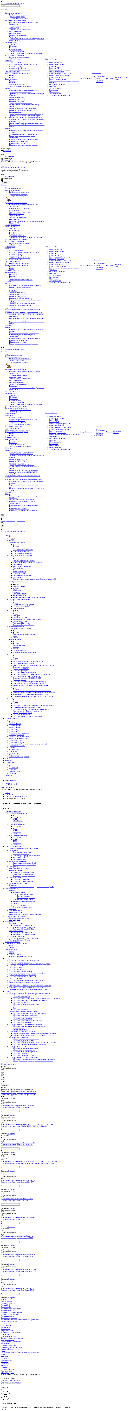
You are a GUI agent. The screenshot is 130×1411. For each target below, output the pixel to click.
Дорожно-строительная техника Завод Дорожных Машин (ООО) (31, 887)
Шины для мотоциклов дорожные (25, 1052)
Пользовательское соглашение (11, 1380)
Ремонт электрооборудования (59, 70)
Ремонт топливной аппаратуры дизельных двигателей (20, 1320)
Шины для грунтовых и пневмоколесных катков (30, 1000)
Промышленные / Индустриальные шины (23, 139)
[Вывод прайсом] (5, 1096)
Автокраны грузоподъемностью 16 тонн (23, 64)
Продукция (5, 1334)
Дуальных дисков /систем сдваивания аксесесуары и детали (29, 964)
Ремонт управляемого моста (59, 75)
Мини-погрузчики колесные (23, 874)
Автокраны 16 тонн (16, 62)
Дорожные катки (15, 33)
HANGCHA (17, 823)
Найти (3, 1388)
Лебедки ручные (15, 59)
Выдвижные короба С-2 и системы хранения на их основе (29, 989)
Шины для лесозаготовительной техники (27, 1020)
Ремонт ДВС (53, 66)
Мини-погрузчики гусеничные (24, 876)
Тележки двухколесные (25, 894)
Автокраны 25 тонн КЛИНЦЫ (23, 932)
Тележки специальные (25, 899)
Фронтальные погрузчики (18, 26)
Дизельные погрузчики (17, 17)
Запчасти (88, 78)
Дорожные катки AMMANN (23, 881)
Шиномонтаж (54, 92)
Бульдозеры (13, 37)
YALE (15, 819)
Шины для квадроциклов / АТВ (24, 1055)
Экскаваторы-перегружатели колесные (26, 856)
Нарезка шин (53, 90)
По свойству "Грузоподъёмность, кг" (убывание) (18, 1094)
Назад (13, 539)
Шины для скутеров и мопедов (24, 1050)
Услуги (3, 1299)
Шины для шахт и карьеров (18, 141)
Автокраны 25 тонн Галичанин (24, 934)
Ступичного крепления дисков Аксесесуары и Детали (28, 973)
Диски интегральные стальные (20, 92)
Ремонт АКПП (54, 68)
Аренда (82, 78)
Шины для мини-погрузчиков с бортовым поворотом (31, 995)
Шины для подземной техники (23, 1041)
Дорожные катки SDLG (21, 879)
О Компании (96, 73)
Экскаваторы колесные (21, 854)
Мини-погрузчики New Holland (24, 872)
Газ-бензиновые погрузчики (19, 15)
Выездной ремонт (55, 62)
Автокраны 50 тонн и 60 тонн (19, 70)
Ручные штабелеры (19, 905)
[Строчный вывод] (3, 1096)
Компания (4, 1356)
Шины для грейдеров (20, 1002)
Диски (7, 88)
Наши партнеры (99, 79)
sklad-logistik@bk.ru (7, 787)
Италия (11, 77)
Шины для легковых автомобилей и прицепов (29, 1026)
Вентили (12, 81)
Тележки (12, 44)
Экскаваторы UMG (19, 859)
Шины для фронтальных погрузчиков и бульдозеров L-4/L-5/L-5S (35, 1042)
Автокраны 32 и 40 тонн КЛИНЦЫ (25, 938)
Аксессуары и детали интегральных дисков (24, 90)
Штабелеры (13, 46)
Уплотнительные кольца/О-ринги (20, 86)
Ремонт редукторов (56, 77)
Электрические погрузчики (18, 18)
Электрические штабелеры (22, 907)
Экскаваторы (13, 24)
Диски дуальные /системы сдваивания (22, 108)
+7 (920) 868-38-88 (8, 156)
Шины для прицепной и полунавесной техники (29, 1013)
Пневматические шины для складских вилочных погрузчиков (34, 1033)
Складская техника (11, 42)
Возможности (5, 1367)
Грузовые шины (18, 1028)
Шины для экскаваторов (21, 997)
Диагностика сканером (57, 84)
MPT (14, 1008)
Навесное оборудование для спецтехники (23, 22)
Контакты (109, 78)
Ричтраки (12, 48)
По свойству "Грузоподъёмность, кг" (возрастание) (18, 1093)
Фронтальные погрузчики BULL (24, 865)
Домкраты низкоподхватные (19, 57)
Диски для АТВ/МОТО (17, 99)
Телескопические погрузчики (19, 29)
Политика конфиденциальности (12, 1382)
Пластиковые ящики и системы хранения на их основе (24, 117)
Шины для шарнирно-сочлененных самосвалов (29, 1044)
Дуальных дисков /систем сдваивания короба (25, 116)
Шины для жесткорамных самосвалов (26, 1039)
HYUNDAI (17, 817)
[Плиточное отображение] (2, 1096)
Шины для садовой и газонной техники (27, 1017)
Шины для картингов (20, 1053)
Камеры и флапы (11, 79)
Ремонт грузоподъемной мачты (60, 73)
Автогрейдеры (14, 28)
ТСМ (15, 815)
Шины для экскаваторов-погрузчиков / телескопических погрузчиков (37, 998)
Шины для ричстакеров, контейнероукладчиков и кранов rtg (34, 1059)
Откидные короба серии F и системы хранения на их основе (30, 986)
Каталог (4, 9)
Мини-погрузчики (15, 31)
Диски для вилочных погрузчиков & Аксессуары (26, 114)
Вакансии (99, 82)
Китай (11, 75)
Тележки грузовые (19, 892)
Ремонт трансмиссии (56, 64)
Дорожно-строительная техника (16, 20)
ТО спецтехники (55, 88)
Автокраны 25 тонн (16, 66)
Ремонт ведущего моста (57, 79)
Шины (7, 128)
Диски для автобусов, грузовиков (20, 103)
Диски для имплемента (17, 97)
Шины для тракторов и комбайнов (25, 1015)
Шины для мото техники (18, 143)
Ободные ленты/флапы (17, 84)
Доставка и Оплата (117, 78)
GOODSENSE (18, 821)
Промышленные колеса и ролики (16, 73)
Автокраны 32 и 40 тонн (17, 68)
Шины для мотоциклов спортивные (25, 1048)
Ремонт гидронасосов (56, 72)
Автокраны (9, 61)
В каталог (4, 1409)
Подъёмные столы (15, 50)
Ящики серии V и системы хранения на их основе (26, 123)
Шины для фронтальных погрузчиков (26, 1004)
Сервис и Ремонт (51, 59)
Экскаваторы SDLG (20, 857)
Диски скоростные (15, 112)
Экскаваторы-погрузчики (18, 35)
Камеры (12, 83)
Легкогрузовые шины (20, 1030)
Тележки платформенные (26, 898)
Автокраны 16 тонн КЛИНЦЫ (23, 925)
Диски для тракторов (16, 101)
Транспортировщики (16, 51)
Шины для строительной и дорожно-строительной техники (29, 993)
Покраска (52, 86)
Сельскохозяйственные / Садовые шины (23, 134)
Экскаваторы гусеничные (22, 852)
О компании (100, 76)
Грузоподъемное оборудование (16, 55)
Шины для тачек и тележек (22, 1022)
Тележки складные (23, 896)
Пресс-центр (5, 1363)
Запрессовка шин (55, 94)
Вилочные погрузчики (13, 13)
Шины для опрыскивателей (22, 1019)
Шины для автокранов (21, 1006)
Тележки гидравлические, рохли (24, 901)
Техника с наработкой (12, 72)
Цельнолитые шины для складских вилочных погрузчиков (33, 1035)
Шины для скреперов (20, 1009)
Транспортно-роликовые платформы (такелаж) (25, 53)
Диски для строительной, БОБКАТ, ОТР (23, 110)
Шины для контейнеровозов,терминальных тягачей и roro (33, 1061)
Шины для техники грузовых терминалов (23, 145)
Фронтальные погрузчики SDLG (24, 863)
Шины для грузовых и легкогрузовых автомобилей (27, 1024)
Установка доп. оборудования (59, 95)
